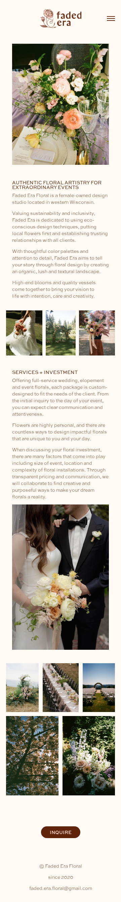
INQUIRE (61, 832)
